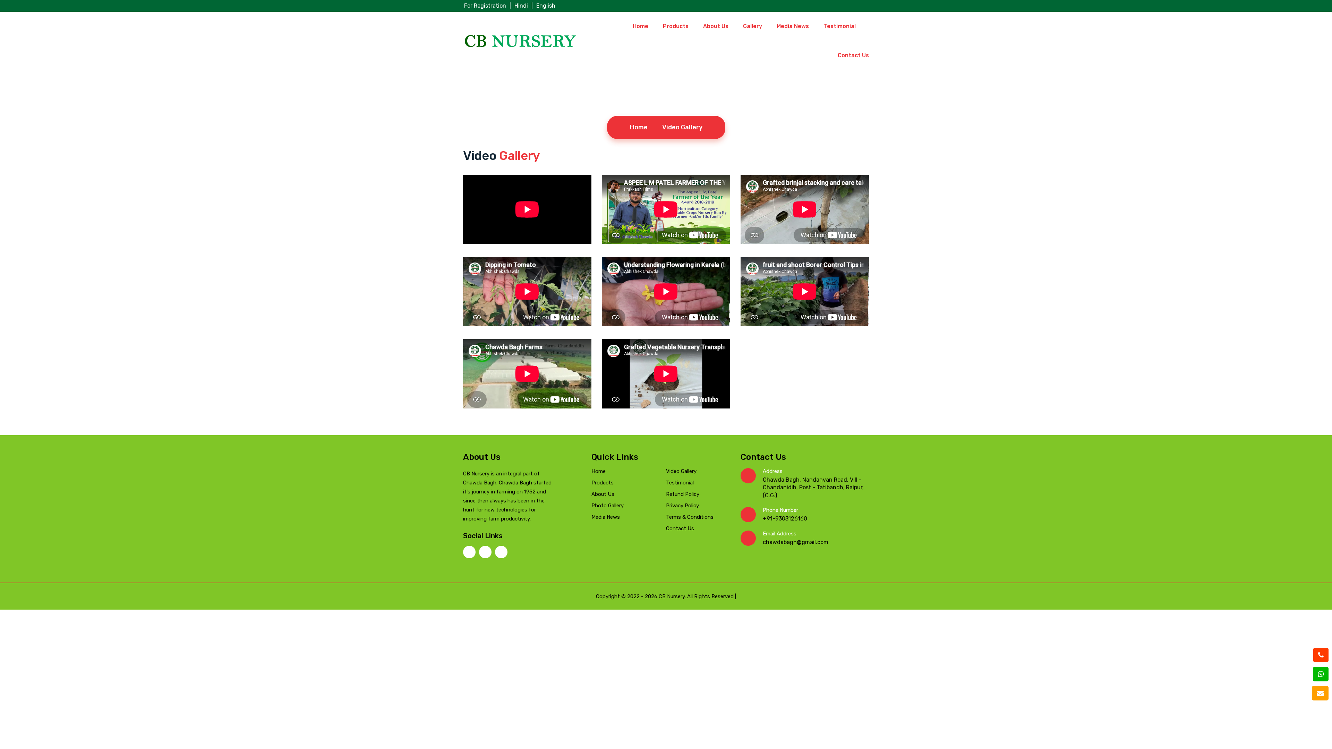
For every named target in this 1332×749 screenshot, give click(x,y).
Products (676, 26)
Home (640, 26)
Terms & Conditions (690, 517)
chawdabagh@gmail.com (795, 542)
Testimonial (839, 26)
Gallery (752, 26)
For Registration (485, 5)
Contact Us (853, 55)
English (545, 5)
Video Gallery (681, 471)
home (639, 127)
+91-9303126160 (785, 518)
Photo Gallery (607, 505)
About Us (715, 26)
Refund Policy (682, 494)
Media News (793, 26)
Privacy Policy (682, 505)
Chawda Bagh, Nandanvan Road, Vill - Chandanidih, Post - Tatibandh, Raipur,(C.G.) (813, 487)
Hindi (521, 5)
